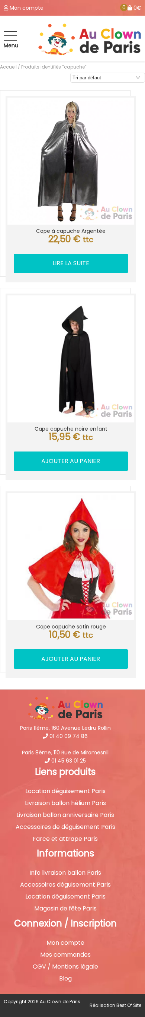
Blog (65, 979)
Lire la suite (70, 263)
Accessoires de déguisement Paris (65, 827)
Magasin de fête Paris (65, 908)
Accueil (8, 67)
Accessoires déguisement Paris (65, 885)
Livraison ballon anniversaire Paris (65, 815)
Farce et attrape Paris (65, 839)
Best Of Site (128, 1005)
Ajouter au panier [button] (70, 461)
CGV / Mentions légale (65, 967)
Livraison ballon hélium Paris (65, 803)
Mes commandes (65, 955)
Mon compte (65, 943)
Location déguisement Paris (65, 791)
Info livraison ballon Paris (65, 873)
